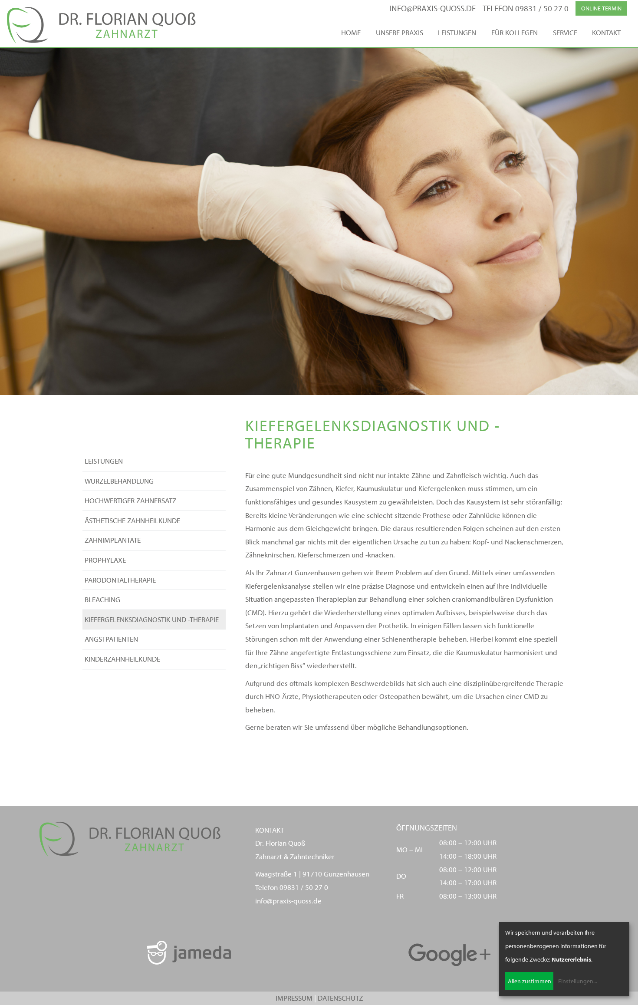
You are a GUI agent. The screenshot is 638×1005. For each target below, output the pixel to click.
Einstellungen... (577, 981)
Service (565, 32)
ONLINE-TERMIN (601, 8)
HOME (351, 32)
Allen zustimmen (529, 981)
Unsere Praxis (399, 32)
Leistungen (457, 32)
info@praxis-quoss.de (432, 8)
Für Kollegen (514, 32)
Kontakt (606, 32)
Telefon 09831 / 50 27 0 (526, 8)
